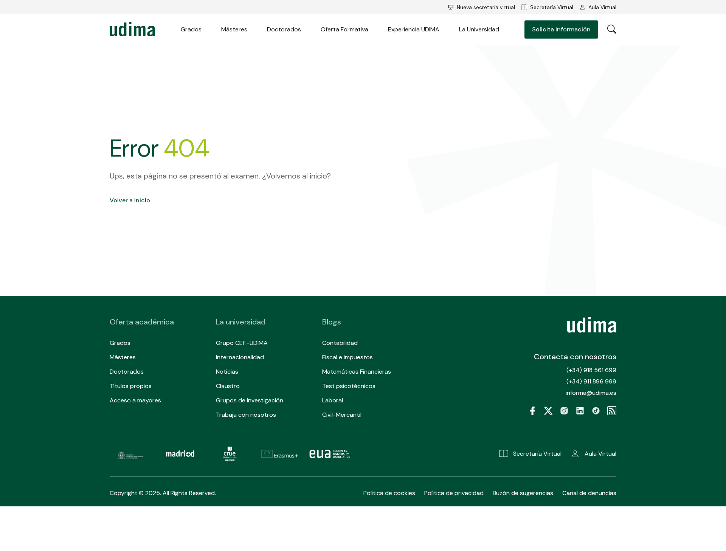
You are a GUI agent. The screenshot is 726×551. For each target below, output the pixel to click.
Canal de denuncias (589, 493)
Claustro (228, 386)
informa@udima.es (591, 393)
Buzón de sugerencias (523, 493)
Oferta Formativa (344, 29)
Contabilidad (340, 343)
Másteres (234, 29)
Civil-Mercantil (341, 415)
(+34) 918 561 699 (591, 370)
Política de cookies (389, 493)
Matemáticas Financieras (356, 372)
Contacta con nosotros (575, 357)
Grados (191, 29)
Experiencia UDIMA (413, 29)
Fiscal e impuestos (347, 357)
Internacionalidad (240, 357)
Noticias (227, 372)
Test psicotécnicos (348, 386)
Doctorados (284, 29)
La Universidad (479, 29)
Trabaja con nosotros (246, 415)
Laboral (332, 400)
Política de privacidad (454, 493)
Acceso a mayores (135, 400)
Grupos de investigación (249, 400)
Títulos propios (131, 386)
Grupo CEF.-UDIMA (242, 343)
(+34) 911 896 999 (591, 381)
